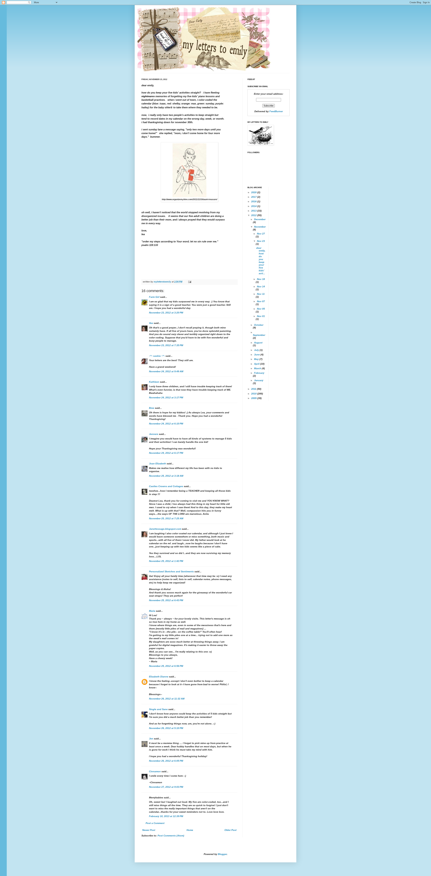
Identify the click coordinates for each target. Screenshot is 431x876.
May (256, 359)
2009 (254, 398)
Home (190, 830)
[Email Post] (189, 282)
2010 (254, 393)
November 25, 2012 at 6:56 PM (166, 666)
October (258, 325)
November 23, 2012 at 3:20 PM (166, 312)
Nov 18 (261, 279)
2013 (254, 210)
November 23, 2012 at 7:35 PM (166, 345)
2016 (254, 201)
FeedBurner (276, 111)
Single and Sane (158, 709)
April (257, 363)
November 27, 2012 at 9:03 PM (166, 787)
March (258, 368)
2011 (254, 389)
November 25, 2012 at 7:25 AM (166, 518)
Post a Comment (155, 823)
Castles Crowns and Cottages (166, 486)
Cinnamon (155, 771)
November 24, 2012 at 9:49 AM (166, 371)
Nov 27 (261, 233)
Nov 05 (261, 308)
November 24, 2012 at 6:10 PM (166, 423)
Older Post (230, 830)
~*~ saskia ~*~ (157, 356)
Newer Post (148, 830)
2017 (254, 197)
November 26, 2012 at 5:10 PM (166, 728)
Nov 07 (261, 301)
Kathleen (154, 381)
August (258, 342)
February (259, 373)
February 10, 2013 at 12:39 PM (166, 816)
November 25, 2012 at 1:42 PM (166, 561)
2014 (254, 206)
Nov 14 (261, 286)
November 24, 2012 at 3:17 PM (166, 397)
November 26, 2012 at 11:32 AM (167, 698)
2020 (254, 192)
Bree (151, 408)
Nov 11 (261, 294)
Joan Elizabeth (157, 463)
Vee (151, 323)
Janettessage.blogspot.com (165, 529)
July (257, 350)
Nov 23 (261, 241)
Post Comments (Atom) (171, 835)
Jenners (153, 434)
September (259, 335)
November (260, 226)
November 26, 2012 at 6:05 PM (166, 760)
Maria (152, 611)
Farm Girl (154, 297)
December (260, 219)
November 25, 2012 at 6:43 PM (166, 600)
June (257, 354)
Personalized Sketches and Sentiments (171, 571)
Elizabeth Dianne (158, 676)
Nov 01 (261, 316)
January (258, 380)
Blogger (222, 854)
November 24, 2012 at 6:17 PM (166, 453)
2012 (254, 215)
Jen (151, 738)
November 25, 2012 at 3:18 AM (166, 475)
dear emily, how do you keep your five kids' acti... (260, 261)
